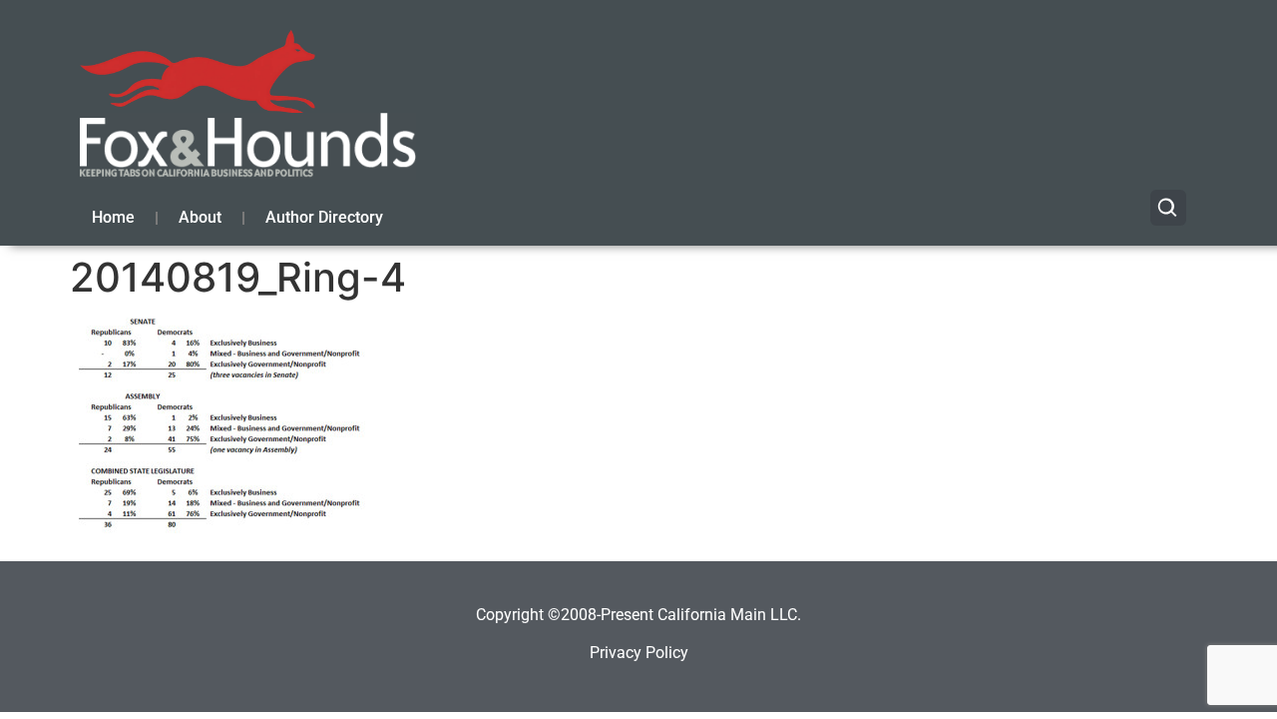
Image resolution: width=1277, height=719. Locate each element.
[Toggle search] (1168, 208)
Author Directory (324, 217)
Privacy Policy (639, 652)
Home (113, 217)
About (200, 217)
